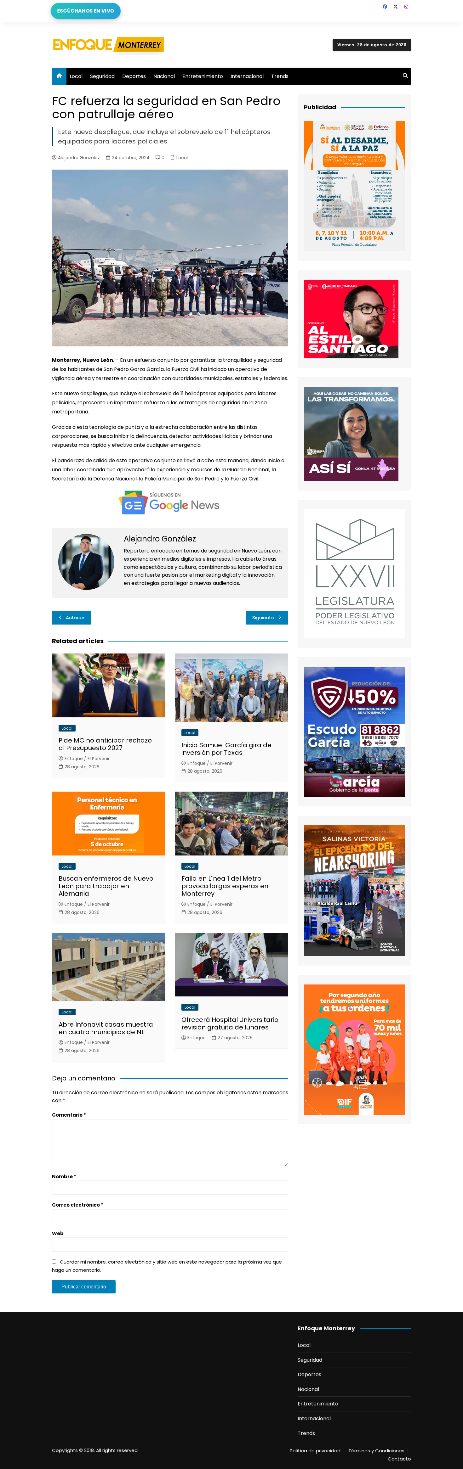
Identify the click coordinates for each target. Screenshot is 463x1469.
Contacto (399, 1458)
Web (58, 1233)
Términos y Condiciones (376, 1450)
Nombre (64, 1176)
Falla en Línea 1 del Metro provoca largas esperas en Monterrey (224, 886)
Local (76, 76)
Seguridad (102, 76)
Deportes (134, 76)
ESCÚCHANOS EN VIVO (86, 11)
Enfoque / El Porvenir (87, 758)
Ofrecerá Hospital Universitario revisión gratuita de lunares (229, 1023)
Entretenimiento (202, 76)
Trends (280, 76)
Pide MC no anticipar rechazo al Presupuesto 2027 (105, 744)
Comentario (69, 1115)
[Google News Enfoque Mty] (170, 502)
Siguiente (263, 617)
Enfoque (196, 1037)
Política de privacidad (315, 1450)
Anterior (75, 617)
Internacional (247, 76)
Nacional (164, 76)
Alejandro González (79, 157)
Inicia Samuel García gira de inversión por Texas (226, 749)
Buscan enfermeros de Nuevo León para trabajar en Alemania (106, 886)
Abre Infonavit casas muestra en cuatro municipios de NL (106, 1028)
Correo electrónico (77, 1205)
